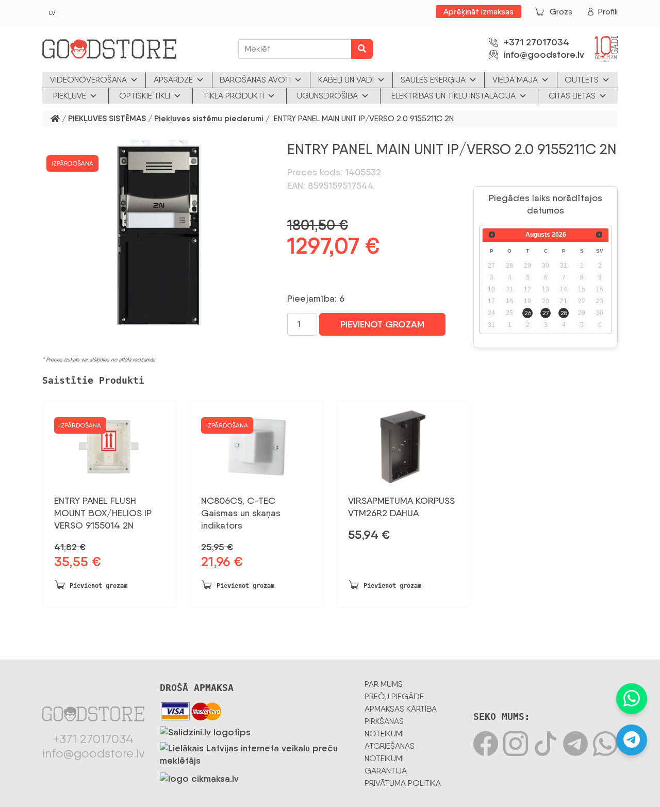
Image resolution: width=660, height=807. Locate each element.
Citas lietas (572, 96)
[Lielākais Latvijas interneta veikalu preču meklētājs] (254, 752)
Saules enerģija (433, 80)
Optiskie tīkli (144, 96)
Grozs (561, 12)
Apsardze (173, 80)
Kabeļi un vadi (346, 80)
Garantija (386, 771)
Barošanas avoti (255, 80)
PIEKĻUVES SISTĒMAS (107, 118)
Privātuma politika (403, 783)
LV (52, 13)
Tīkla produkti (234, 96)
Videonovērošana (88, 80)
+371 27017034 (536, 42)
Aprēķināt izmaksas (478, 12)
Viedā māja (515, 80)
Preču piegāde (394, 696)
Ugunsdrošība (327, 96)
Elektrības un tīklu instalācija (453, 96)
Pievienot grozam (382, 324)
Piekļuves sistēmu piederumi (208, 118)
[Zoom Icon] (158, 232)
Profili (608, 12)
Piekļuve (69, 96)
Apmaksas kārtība (401, 709)
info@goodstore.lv (544, 54)
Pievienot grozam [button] (98, 585)
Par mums (384, 684)
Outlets (582, 80)
